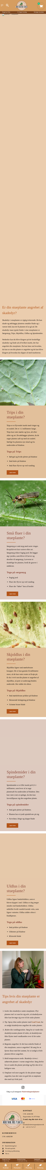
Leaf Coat (36, 1022)
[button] (41, 6)
